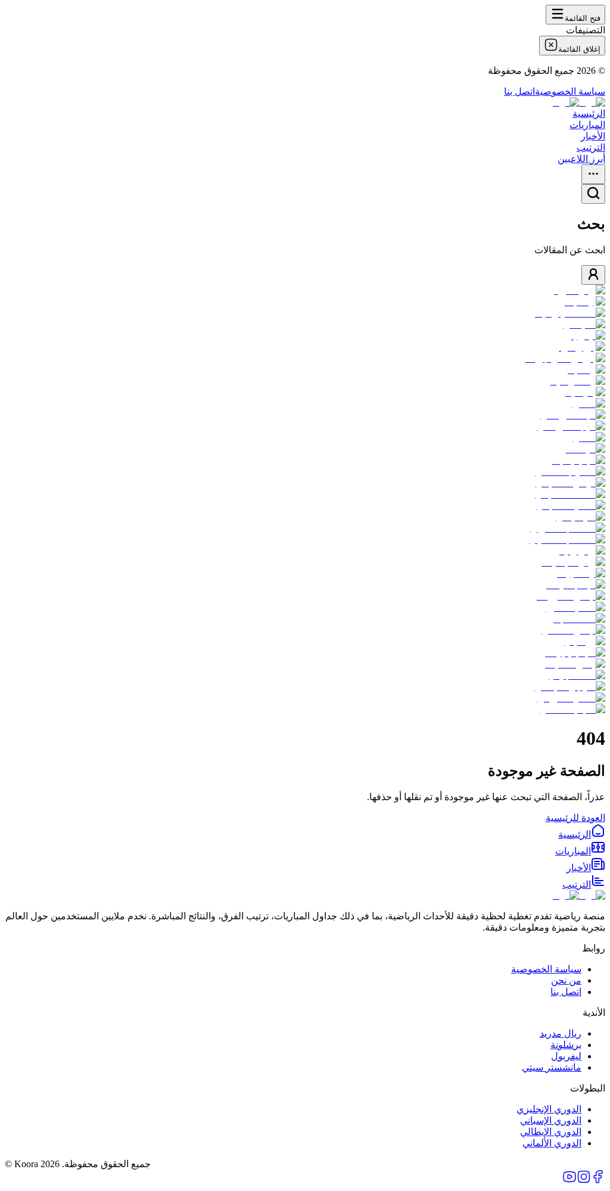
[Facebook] (598, 1181)
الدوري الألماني (551, 1143)
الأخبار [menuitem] (593, 136)
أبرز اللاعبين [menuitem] (581, 159)
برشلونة (565, 1045)
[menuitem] (581, 834)
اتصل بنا (519, 91)
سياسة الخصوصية (570, 91)
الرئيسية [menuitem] (588, 113)
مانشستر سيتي (551, 1067)
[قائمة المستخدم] (593, 275)
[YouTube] (569, 1181)
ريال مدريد (560, 1033)
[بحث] (593, 194)
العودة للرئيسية (575, 818)
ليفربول (566, 1056)
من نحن (566, 980)
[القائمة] (593, 174)
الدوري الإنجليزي (548, 1109)
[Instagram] (584, 1181)
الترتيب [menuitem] (591, 147)
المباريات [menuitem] (587, 125)
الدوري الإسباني (550, 1120)
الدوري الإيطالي (550, 1132)
